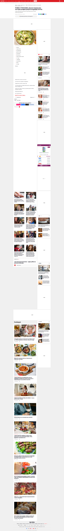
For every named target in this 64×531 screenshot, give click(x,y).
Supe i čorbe (18, 100)
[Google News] (35, 528)
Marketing (20, 526)
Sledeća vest (32, 97)
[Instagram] (32, 528)
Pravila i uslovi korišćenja (28, 526)
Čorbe (15, 100)
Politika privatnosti (40, 526)
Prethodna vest (19, 97)
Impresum (23, 526)
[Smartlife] (35, 525)
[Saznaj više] (49, 54)
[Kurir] (19, 525)
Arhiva (44, 526)
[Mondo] (22, 525)
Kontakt (32, 526)
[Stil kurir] (29, 525)
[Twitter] (28, 528)
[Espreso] (25, 525)
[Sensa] (38, 525)
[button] (35, 14)
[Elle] (27, 525)
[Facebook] (26, 528)
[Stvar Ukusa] (44, 525)
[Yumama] (41, 525)
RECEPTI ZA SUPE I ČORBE (20, 95)
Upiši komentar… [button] (19, 265)
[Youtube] (34, 528)
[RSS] (37, 528)
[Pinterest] (30, 528)
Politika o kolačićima (35, 526)
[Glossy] (32, 525)
